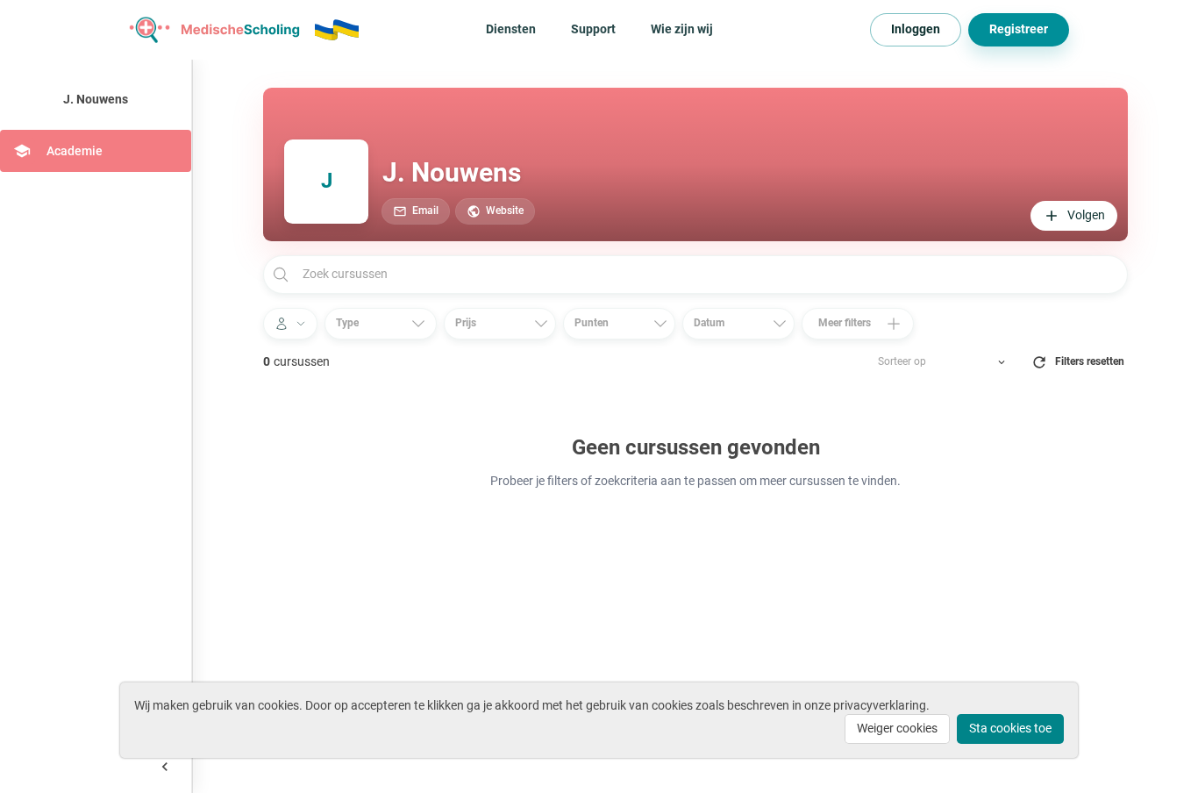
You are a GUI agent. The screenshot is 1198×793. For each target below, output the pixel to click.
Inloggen (915, 29)
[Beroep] (290, 323)
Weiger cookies (897, 728)
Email (425, 210)
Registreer (1018, 29)
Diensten (511, 29)
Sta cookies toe (1010, 728)
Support (593, 29)
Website (505, 210)
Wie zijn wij (682, 29)
